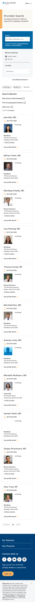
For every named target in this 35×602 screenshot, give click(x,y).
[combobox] (6, 39)
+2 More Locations (9, 512)
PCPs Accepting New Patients (12, 103)
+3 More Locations (9, 292)
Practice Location (12, 56)
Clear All (26, 87)
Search (17, 37)
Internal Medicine (22, 43)
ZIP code (10, 59)
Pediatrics (8, 45)
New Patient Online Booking (12, 98)
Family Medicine (17, 45)
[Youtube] (14, 559)
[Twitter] (9, 559)
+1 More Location (9, 142)
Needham (17, 87)
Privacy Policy (10, 596)
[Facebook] (4, 559)
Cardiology (6, 87)
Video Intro (6, 107)
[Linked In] (24, 559)
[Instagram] (19, 559)
